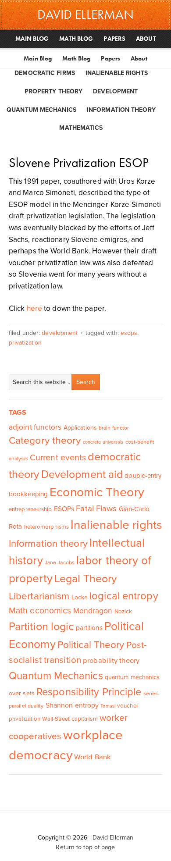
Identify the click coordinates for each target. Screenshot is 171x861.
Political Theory (91, 645)
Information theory (48, 543)
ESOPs (129, 333)
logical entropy (123, 596)
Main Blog (38, 58)
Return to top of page (85, 847)
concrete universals (103, 442)
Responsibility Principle (88, 692)
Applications (80, 427)
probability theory (111, 660)
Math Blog (76, 58)
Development (115, 91)
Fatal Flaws (96, 508)
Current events (58, 457)
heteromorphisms (46, 526)
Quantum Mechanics (41, 110)
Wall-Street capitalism (69, 718)
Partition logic (41, 626)
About (139, 58)
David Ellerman (113, 837)
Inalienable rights (116, 525)
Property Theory (54, 91)
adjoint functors (35, 427)
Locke (79, 597)
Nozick (123, 611)
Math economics (40, 610)
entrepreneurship (30, 509)
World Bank (92, 757)
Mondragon (93, 611)
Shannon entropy (72, 705)
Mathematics (81, 128)
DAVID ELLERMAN (85, 14)
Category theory (45, 440)
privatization (25, 342)
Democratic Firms (44, 73)
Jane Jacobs (60, 562)
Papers (110, 58)
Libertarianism (39, 596)
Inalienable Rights (117, 73)
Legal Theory (85, 578)
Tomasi (107, 706)
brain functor (114, 428)
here (34, 308)
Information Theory (121, 110)
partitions (89, 628)
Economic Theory (97, 492)
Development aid (82, 474)
